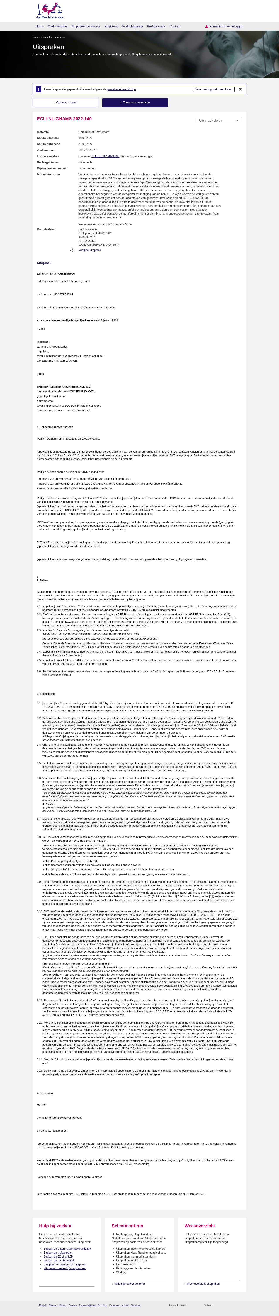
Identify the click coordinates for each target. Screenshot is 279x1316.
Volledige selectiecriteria (129, 1283)
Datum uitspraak (48, 138)
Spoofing (102, 1305)
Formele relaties (48, 156)
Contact (175, 26)
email (196, 1305)
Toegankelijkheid (87, 1305)
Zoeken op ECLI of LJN (58, 1256)
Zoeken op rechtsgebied (59, 1260)
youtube (239, 1305)
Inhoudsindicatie (48, 174)
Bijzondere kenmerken (52, 168)
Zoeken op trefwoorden (58, 1252)
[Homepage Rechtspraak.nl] (48, 10)
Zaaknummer (46, 150)
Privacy (62, 1305)
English (43, 1305)
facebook (222, 1305)
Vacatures (114, 1305)
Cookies (73, 1305)
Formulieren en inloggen (226, 26)
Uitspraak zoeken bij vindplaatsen (65, 1268)
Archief (124, 1305)
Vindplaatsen (46, 229)
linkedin (234, 1305)
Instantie (43, 131)
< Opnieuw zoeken (65, 102)
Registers (110, 26)
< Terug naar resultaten (135, 102)
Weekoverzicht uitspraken (203, 1283)
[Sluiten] (240, 89)
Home (40, 26)
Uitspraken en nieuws (85, 26)
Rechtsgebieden (48, 162)
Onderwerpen (57, 26)
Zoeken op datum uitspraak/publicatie (67, 1248)
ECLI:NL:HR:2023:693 (105, 156)
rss (191, 1305)
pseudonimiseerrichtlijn (121, 89)
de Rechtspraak (132, 26)
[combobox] (218, 120)
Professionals (156, 26)
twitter (217, 1305)
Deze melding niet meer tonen (213, 89)
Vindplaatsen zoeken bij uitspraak (65, 1264)
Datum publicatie (48, 144)
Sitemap (53, 1305)
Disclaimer (136, 1305)
